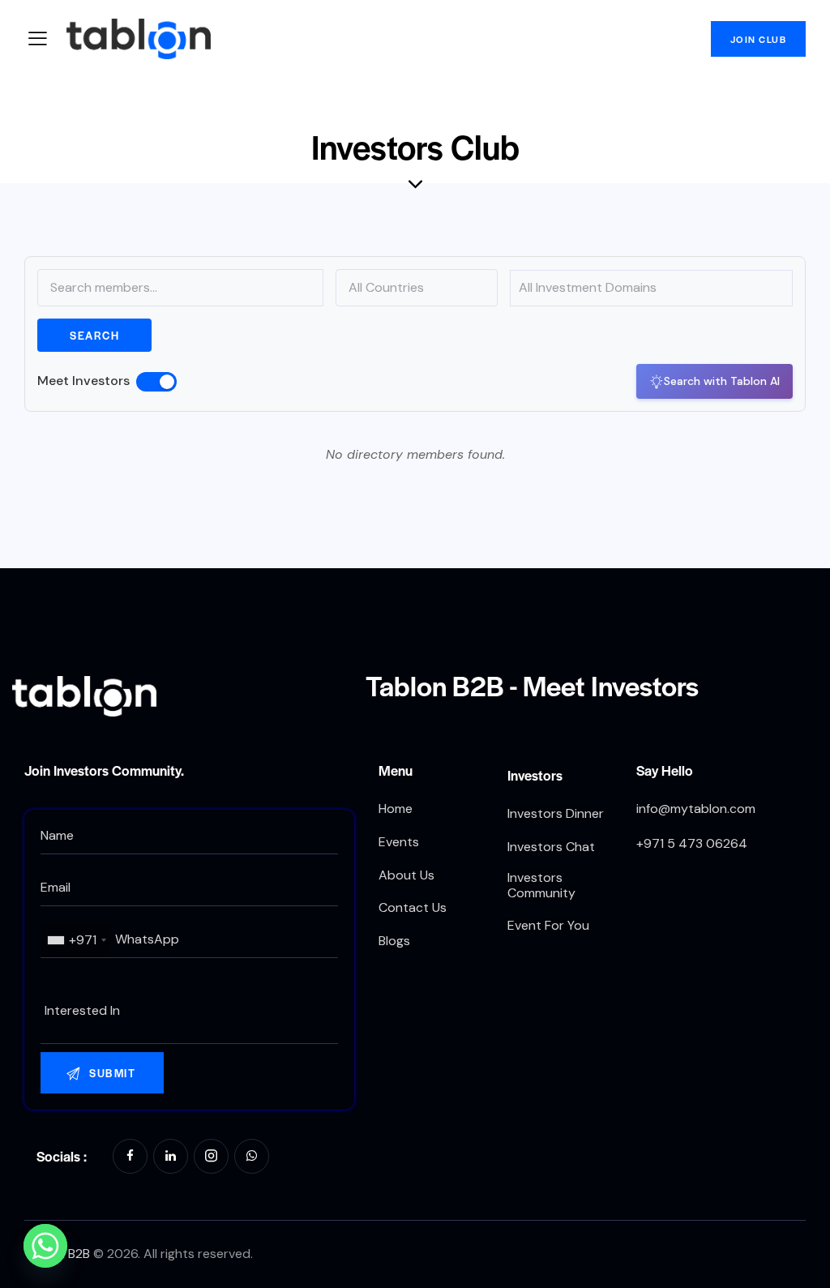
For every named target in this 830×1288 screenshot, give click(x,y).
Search (94, 335)
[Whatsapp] (45, 1246)
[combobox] (76, 940)
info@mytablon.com (695, 808)
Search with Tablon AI (722, 381)
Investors (535, 775)
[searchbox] (189, 1011)
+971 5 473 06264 (691, 843)
